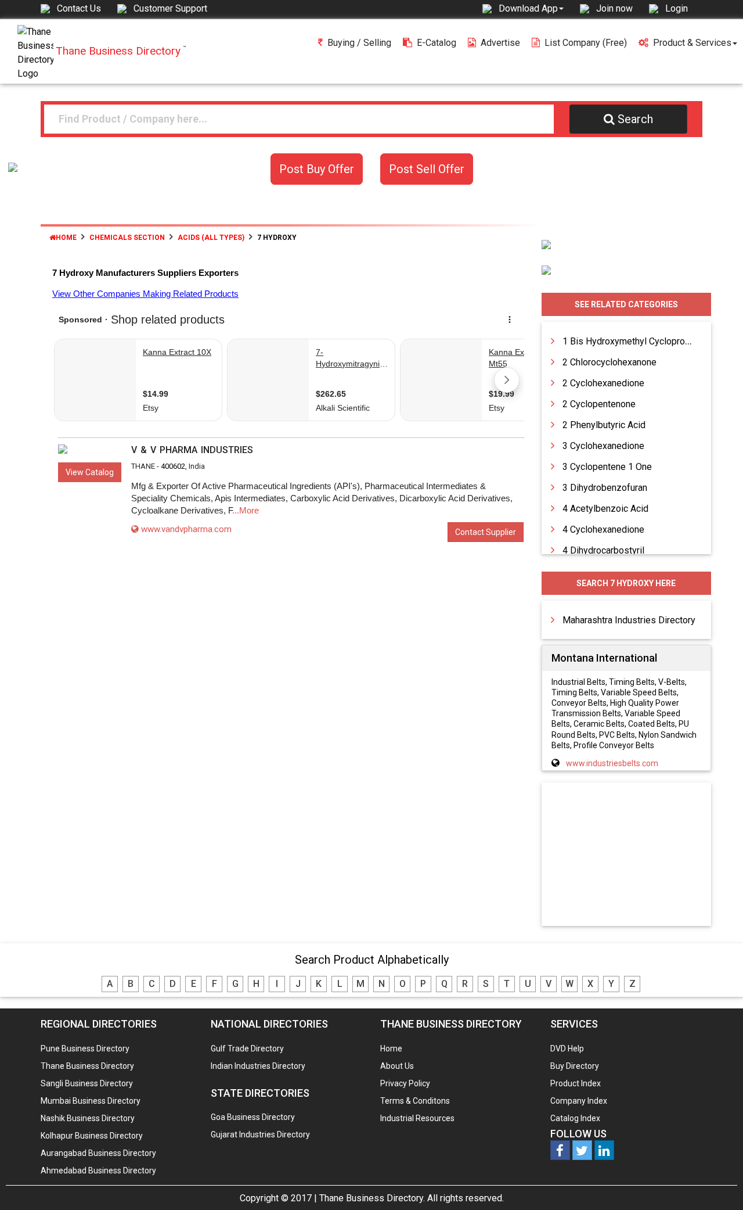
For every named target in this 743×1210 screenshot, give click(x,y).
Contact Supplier (485, 532)
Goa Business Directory (253, 1117)
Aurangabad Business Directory (98, 1153)
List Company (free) (585, 42)
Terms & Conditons (415, 1100)
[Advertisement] (626, 855)
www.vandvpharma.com (186, 529)
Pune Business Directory (85, 1048)
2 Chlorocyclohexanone (609, 362)
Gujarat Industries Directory (260, 1134)
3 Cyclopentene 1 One (607, 466)
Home (66, 238)
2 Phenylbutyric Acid (603, 424)
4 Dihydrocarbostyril (603, 550)
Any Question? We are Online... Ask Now (716, 1182)
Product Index (575, 1083)
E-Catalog (436, 42)
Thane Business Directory (87, 1066)
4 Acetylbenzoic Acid (605, 508)
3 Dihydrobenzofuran (604, 487)
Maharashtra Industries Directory (628, 620)
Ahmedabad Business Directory (98, 1170)
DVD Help (567, 1048)
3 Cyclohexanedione (603, 445)
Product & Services (692, 42)
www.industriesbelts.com (612, 763)
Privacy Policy (405, 1083)
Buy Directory (574, 1066)
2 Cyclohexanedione (603, 383)
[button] (531, 8)
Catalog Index (575, 1118)
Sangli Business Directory (87, 1083)
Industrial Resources (417, 1118)
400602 (173, 466)
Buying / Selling (359, 42)
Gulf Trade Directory (247, 1048)
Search (635, 119)
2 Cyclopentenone (599, 404)
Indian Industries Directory (258, 1066)
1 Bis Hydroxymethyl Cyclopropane (633, 341)
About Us (397, 1066)
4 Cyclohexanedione (603, 529)
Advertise (500, 42)
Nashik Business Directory (88, 1118)
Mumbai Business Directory (90, 1100)
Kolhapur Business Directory (92, 1135)
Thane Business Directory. (372, 1198)
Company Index (578, 1100)
